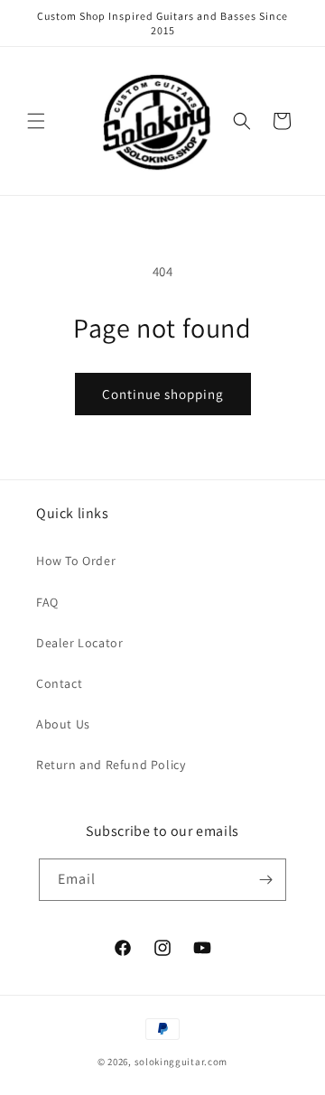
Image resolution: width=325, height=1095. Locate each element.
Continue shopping (163, 394)
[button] (36, 121)
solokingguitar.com (181, 1061)
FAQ (47, 602)
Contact (59, 683)
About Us (63, 724)
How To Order (76, 560)
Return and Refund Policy (110, 764)
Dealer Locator (79, 643)
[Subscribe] (265, 879)
